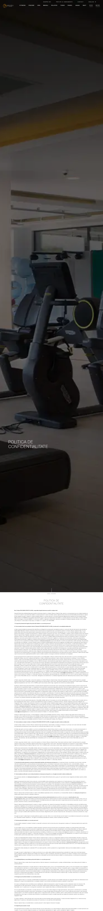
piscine (31, 5)
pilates (54, 5)
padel (70, 5)
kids (91, 5)
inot (84, 5)
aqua (78, 5)
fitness (23, 5)
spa (39, 5)
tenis (62, 5)
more (98, 5)
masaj (45, 5)
